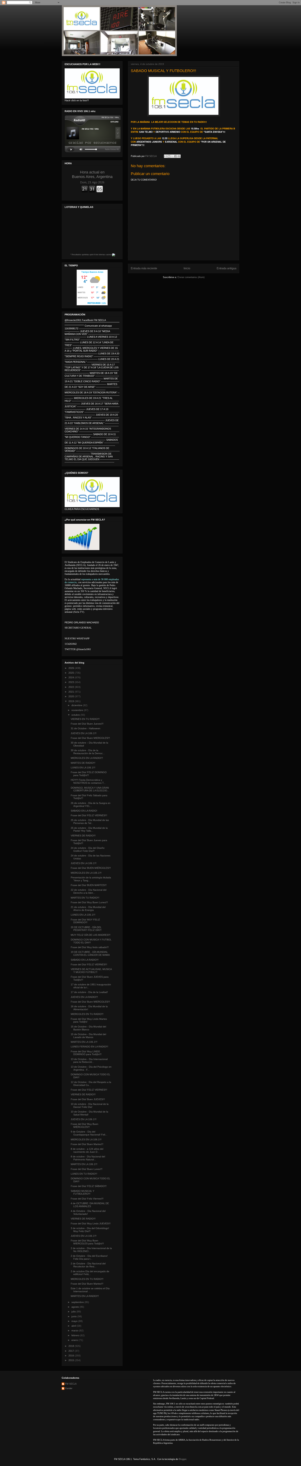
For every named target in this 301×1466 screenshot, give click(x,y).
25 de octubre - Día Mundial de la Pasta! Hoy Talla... (89, 829)
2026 (71, 668)
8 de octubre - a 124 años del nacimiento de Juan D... (87, 1150)
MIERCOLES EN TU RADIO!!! (87, 1014)
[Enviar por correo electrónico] (165, 156)
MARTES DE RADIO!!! (83, 762)
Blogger (182, 1459)
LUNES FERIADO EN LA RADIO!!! (89, 1046)
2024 (71, 677)
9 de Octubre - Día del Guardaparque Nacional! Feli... (89, 1133)
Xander (68, 1388)
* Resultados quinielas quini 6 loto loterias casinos (91, 254)
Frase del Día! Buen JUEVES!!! (88, 1099)
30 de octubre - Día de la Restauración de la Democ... (88, 752)
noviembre (77, 710)
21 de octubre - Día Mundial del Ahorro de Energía (88, 908)
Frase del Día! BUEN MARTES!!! (89, 885)
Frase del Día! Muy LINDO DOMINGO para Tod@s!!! (86, 1053)
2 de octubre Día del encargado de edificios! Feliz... (90, 1273)
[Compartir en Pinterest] (179, 156)
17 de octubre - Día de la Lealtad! (89, 992)
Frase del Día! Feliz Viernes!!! (87, 1198)
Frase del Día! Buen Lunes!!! (86, 1169)
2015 (71, 1360)
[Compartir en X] (172, 156)
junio (74, 1316)
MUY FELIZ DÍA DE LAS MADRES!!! (90, 934)
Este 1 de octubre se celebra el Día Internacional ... (90, 1290)
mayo (74, 1321)
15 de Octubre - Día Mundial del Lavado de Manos (88, 1036)
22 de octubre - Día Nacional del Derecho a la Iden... (88, 891)
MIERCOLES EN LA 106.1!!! (86, 872)
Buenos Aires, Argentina (92, 174)
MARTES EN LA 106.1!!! (84, 1041)
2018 (71, 1346)
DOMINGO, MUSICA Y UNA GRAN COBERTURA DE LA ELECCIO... (90, 789)
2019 (71, 701)
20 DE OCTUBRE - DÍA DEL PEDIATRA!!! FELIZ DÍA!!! (86, 929)
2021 (71, 691)
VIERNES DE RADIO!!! (83, 835)
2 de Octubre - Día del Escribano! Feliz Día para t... (89, 1257)
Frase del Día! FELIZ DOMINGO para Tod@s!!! (89, 774)
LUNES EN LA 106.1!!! (83, 767)
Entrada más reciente (144, 268)
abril (74, 1325)
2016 (71, 1355)
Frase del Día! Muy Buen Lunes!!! (89, 902)
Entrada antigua (226, 268)
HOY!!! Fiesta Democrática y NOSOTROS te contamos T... (88, 781)
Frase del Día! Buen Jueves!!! (87, 723)
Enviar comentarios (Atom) (190, 277)
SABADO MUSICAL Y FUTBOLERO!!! (82, 1192)
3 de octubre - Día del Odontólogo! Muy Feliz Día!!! (90, 1230)
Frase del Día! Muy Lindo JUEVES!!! (91, 1223)
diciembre (77, 705)
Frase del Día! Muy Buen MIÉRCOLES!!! (84, 1125)
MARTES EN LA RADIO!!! (85, 1296)
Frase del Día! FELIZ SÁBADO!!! (89, 1186)
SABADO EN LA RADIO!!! (85, 959)
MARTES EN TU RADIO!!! (85, 897)
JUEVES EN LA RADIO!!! (84, 997)
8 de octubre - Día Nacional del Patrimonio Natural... (88, 1158)
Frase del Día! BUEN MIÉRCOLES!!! (91, 868)
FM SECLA (71, 1383)
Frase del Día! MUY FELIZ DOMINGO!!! (85, 921)
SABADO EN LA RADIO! (84, 810)
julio (73, 1311)
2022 (71, 687)
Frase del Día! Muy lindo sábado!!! (90, 947)
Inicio (187, 268)
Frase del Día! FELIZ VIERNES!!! (89, 815)
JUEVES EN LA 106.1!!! (84, 733)
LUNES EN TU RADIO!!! (84, 1173)
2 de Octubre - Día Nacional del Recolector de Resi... (88, 1265)
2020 (71, 696)
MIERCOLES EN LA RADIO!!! (87, 758)
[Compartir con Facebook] (175, 156)
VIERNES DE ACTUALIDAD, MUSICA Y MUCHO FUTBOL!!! (91, 971)
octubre (75, 714)
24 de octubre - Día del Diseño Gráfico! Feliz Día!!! (88, 849)
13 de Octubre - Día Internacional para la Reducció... (89, 1060)
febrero (75, 1335)
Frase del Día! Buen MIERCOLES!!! (90, 738)
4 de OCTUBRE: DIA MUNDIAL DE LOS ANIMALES (90, 1205)
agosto (75, 1306)
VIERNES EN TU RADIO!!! (85, 719)
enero (75, 1340)
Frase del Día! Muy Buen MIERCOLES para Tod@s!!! (87, 1242)
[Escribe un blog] (169, 156)
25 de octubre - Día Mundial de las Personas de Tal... (90, 821)
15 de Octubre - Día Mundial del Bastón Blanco (88, 1028)
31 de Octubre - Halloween (85, 728)
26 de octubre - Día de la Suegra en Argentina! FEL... (90, 804)
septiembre (77, 1302)
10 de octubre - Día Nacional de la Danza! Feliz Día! (90, 1105)
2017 (71, 1350)
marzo (75, 1330)
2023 (71, 682)
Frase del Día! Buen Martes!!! (87, 1144)
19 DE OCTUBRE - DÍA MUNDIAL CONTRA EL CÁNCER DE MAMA (90, 953)
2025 (71, 672)
